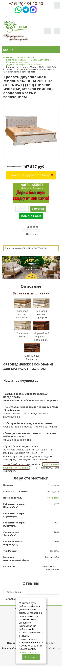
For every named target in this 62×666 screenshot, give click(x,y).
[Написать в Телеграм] (25, 9)
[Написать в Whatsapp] (18, 9)
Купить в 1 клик (31, 216)
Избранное (32, 234)
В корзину (38, 208)
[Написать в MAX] (33, 9)
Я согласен (31, 657)
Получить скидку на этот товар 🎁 (31, 175)
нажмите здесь (27, 652)
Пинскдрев (53, 497)
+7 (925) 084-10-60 (26, 3)
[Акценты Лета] (31, 267)
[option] (31, 131)
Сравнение (32, 226)
